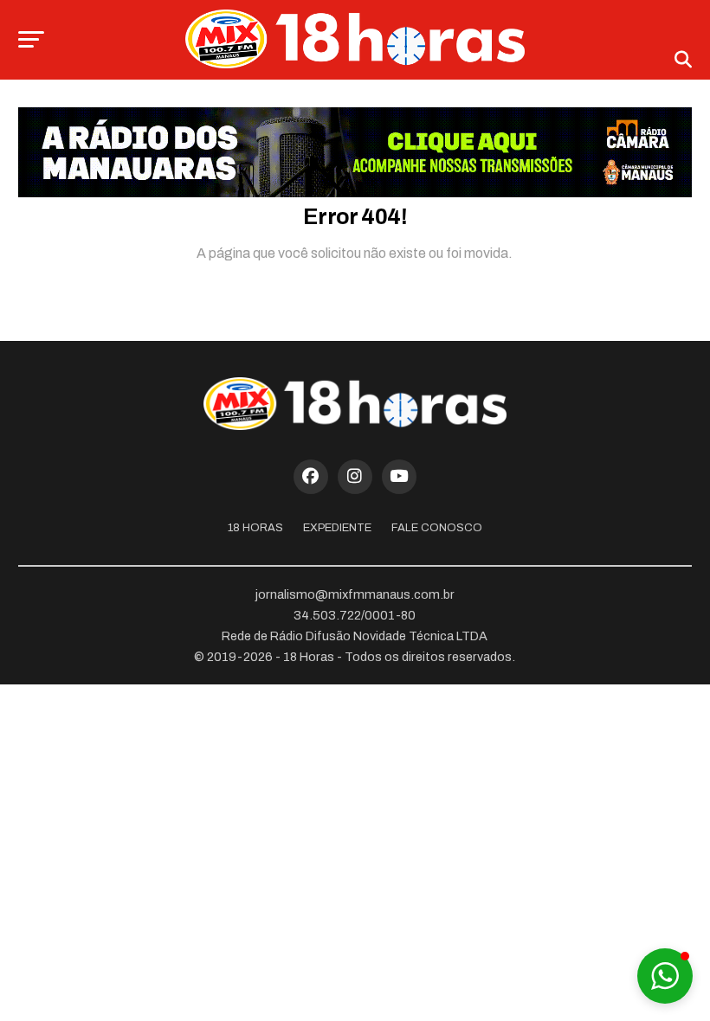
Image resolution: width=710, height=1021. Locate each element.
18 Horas (255, 528)
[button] (665, 976)
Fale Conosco (436, 528)
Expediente (337, 528)
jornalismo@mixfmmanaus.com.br (355, 594)
